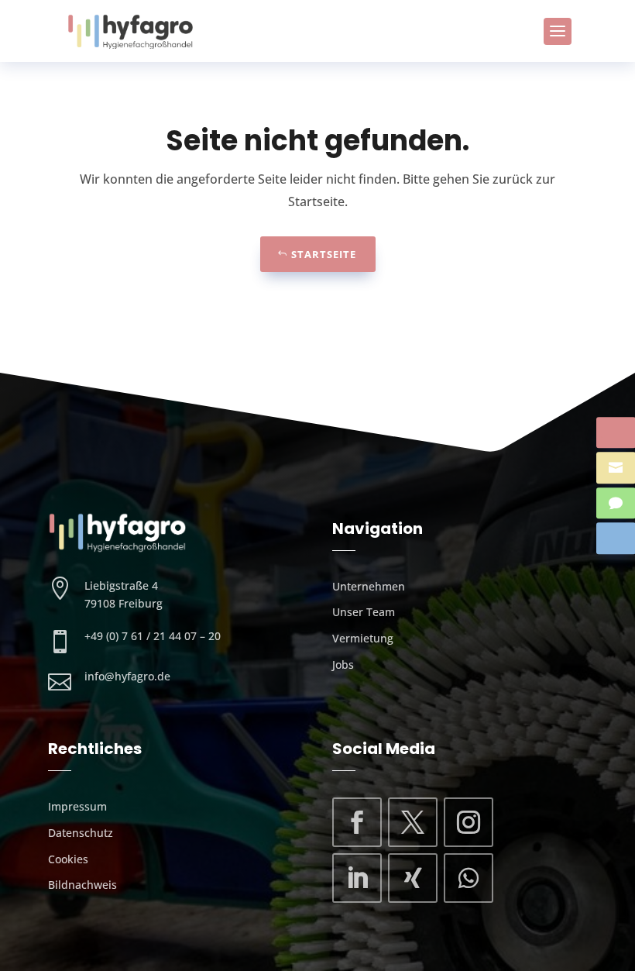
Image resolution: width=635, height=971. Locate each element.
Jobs (343, 664)
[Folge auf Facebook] (357, 822)
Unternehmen (368, 586)
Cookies (68, 859)
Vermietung (362, 638)
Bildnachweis (82, 884)
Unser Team (363, 611)
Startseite (323, 254)
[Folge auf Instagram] (468, 822)
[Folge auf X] (413, 822)
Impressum (77, 806)
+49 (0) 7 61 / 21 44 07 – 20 (152, 635)
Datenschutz (80, 832)
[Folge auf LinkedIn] (357, 878)
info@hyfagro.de (127, 676)
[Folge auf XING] (413, 878)
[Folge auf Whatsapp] (468, 878)
